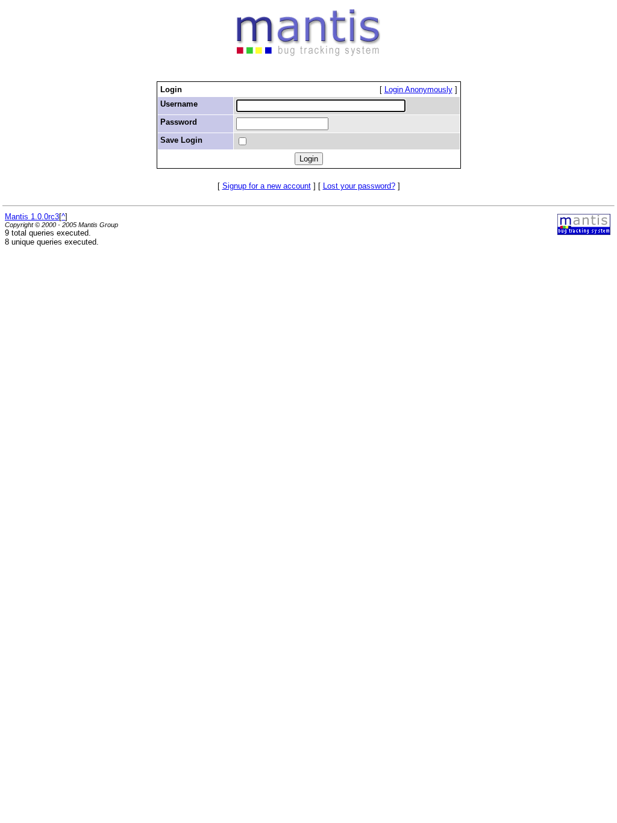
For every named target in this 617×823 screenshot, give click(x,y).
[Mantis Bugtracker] (308, 53)
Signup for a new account (266, 185)
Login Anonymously (418, 89)
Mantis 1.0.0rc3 (32, 216)
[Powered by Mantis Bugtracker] (583, 232)
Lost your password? (359, 185)
